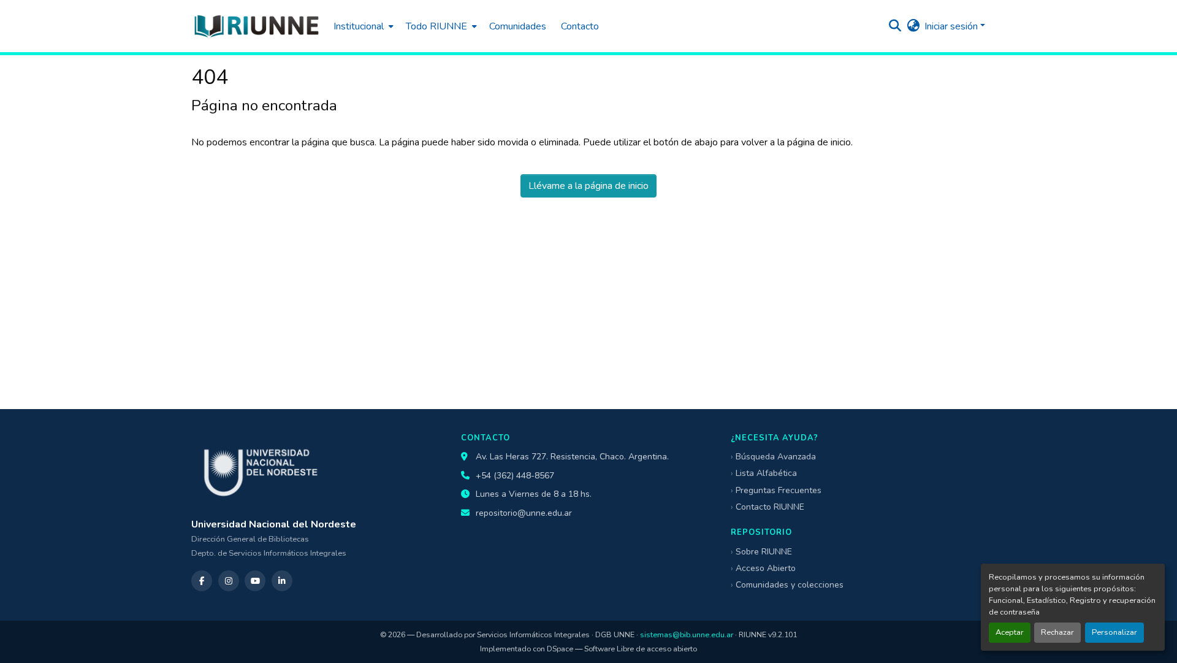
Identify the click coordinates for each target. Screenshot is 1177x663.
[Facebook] (201, 580)
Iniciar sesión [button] (952, 26)
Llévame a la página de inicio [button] (588, 186)
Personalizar (1114, 632)
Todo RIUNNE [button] (436, 26)
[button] (256, 26)
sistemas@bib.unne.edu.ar (686, 634)
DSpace (560, 648)
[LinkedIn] (282, 580)
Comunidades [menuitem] (517, 26)
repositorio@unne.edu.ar (524, 513)
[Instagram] (228, 580)
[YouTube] (255, 580)
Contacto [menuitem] (580, 26)
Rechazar (1057, 632)
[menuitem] (362, 26)
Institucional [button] (358, 26)
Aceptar (1010, 632)
